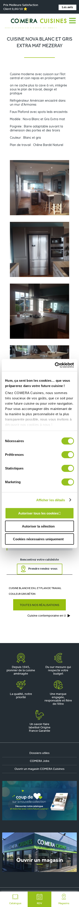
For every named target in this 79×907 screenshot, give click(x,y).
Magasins (63, 903)
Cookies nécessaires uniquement (38, 539)
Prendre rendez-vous (42, 568)
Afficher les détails (50, 500)
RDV (39, 903)
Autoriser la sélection (38, 526)
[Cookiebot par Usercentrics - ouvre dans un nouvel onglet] (56, 365)
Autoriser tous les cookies (38, 513)
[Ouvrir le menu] (72, 21)
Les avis (67, 7)
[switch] (67, 454)
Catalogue (15, 903)
